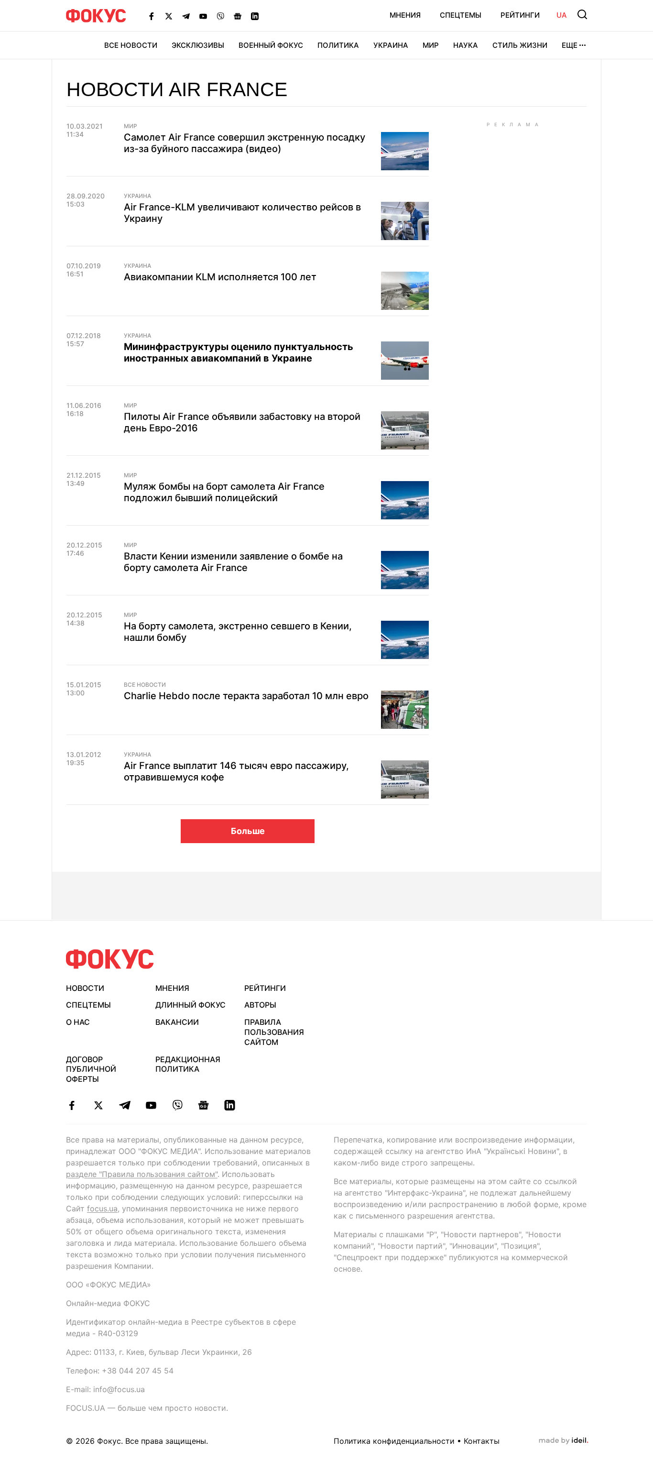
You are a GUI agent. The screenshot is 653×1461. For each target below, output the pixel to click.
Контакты (482, 1441)
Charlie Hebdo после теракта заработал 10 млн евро (246, 696)
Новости (85, 988)
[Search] (582, 14)
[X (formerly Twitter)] (168, 15)
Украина (390, 45)
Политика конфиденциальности (394, 1441)
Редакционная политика (187, 1064)
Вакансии (177, 1022)
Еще (569, 45)
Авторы (260, 1005)
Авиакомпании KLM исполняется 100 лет (220, 277)
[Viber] (220, 15)
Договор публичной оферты (91, 1069)
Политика (338, 45)
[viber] (177, 1105)
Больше (248, 831)
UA (561, 15)
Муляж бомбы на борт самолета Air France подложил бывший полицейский (224, 492)
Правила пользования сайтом (274, 1032)
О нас (78, 1022)
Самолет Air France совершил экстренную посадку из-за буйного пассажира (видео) (244, 143)
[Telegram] (186, 15)
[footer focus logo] (110, 959)
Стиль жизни (519, 45)
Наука (465, 45)
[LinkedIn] (254, 15)
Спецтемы (460, 15)
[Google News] (237, 15)
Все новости (130, 45)
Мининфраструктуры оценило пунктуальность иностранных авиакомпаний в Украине (238, 352)
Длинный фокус (190, 1005)
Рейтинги (520, 15)
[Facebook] (151, 15)
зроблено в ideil (563, 1441)
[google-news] (203, 1105)
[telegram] (124, 1105)
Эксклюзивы (198, 45)
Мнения (405, 15)
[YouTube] (203, 15)
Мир (431, 45)
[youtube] (151, 1105)
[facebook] (72, 1105)
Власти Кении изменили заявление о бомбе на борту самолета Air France (233, 561)
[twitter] (98, 1105)
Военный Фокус (271, 45)
